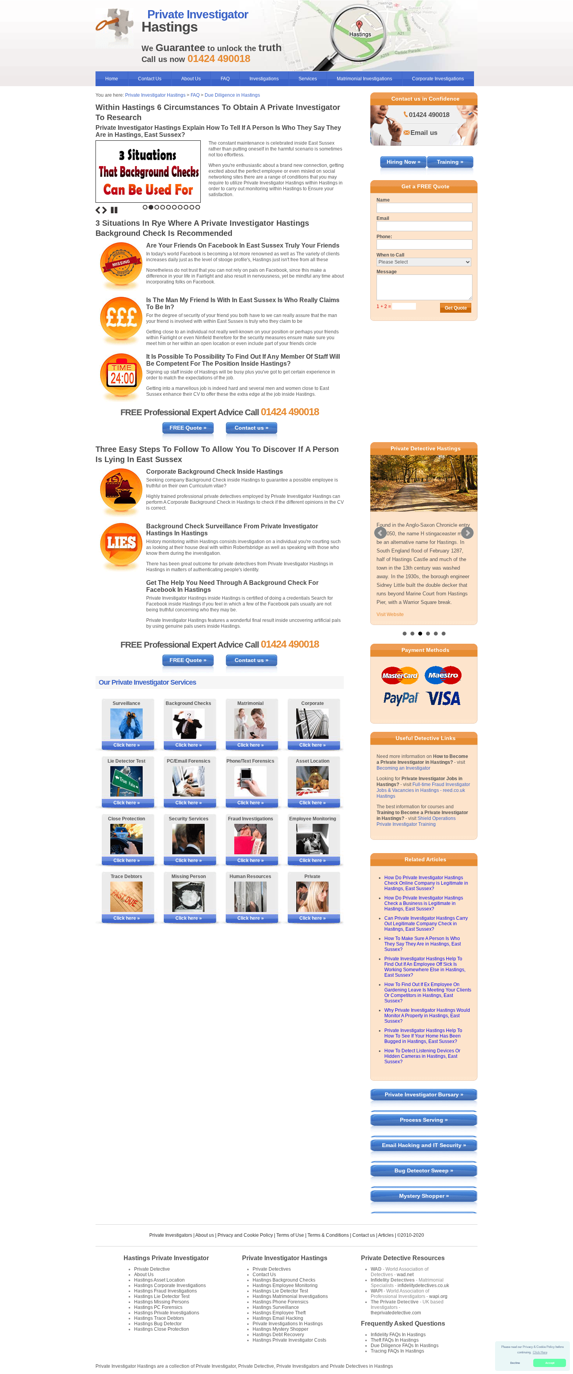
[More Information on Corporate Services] (312, 723)
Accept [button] (549, 1363)
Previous (98, 210)
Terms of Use (290, 1235)
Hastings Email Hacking (278, 1318)
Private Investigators (170, 1235)
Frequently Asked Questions (403, 1323)
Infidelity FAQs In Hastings (398, 1334)
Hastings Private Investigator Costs (289, 1340)
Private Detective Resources (403, 1258)
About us (204, 1235)
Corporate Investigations (438, 78)
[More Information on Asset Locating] (312, 781)
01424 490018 (429, 115)
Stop (114, 210)
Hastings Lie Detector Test (161, 1296)
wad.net (405, 1274)
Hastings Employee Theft (279, 1313)
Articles (386, 1235)
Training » (450, 162)
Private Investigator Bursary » (424, 1094)
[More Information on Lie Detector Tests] (126, 781)
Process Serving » (424, 1120)
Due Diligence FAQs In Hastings (405, 1345)
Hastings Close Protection (161, 1329)
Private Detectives (272, 1269)
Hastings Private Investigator (166, 1258)
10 (197, 207)
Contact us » (252, 428)
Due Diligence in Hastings (232, 95)
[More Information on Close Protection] (126, 839)
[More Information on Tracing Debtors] (126, 897)
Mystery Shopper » (424, 1196)
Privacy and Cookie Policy (245, 1235)
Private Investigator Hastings (155, 95)
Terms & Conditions (328, 1235)
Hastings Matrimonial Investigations (290, 1296)
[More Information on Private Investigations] (312, 897)
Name (383, 200)
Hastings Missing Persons (161, 1302)
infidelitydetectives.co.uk (423, 1285)
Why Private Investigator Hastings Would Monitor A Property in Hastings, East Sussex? (427, 1015)
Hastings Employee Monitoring (285, 1285)
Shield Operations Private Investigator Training (416, 821)
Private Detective (152, 1269)
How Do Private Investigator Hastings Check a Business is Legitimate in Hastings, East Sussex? (423, 903)
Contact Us (149, 78)
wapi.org (438, 1296)
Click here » (126, 745)
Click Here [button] (540, 1352)
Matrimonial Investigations (364, 78)
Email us (423, 132)
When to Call (390, 255)
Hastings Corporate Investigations (170, 1285)
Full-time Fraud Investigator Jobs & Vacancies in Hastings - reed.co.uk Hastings (423, 790)
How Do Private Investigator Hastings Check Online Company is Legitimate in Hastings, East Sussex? (426, 883)
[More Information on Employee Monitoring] (312, 839)
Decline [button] (515, 1363)
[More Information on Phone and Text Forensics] (250, 781)
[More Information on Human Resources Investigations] (250, 897)
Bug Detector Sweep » (423, 1170)
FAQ (225, 78)
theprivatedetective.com (396, 1313)
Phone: (384, 236)
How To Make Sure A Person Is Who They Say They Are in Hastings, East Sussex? (422, 944)
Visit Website (390, 614)
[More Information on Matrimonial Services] (250, 723)
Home (111, 78)
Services (308, 78)
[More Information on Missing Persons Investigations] (188, 897)
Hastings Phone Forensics (280, 1302)
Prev (380, 533)
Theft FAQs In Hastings (395, 1340)
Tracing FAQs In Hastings (397, 1351)
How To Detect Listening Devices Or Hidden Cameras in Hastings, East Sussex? (422, 1056)
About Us (191, 78)
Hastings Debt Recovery (278, 1334)
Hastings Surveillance (276, 1307)
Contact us (363, 1235)
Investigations (264, 78)
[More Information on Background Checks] (188, 723)
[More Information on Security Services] (188, 839)
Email (383, 218)
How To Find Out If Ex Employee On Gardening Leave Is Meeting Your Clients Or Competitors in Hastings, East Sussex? (427, 993)
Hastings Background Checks (284, 1280)
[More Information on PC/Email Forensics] (188, 781)
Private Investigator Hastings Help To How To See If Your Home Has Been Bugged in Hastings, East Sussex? (423, 1036)
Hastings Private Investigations (166, 1313)
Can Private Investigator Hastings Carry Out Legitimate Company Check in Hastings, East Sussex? (426, 923)
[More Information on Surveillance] (126, 723)
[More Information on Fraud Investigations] (250, 839)
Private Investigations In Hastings (288, 1323)
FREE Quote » (188, 428)
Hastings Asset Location (159, 1280)
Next (104, 210)
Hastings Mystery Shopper (280, 1329)
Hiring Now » (404, 162)
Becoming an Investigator (403, 768)
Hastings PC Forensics (158, 1307)
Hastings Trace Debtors (159, 1318)
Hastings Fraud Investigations (165, 1291)
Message (387, 271)
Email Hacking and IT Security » (424, 1145)
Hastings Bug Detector (158, 1323)
